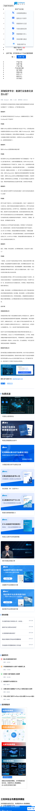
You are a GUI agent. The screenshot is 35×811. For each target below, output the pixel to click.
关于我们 (19, 78)
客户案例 (19, 50)
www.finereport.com (18, 379)
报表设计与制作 (22, 18)
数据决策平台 (21, 44)
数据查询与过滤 (22, 23)
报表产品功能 (19, 9)
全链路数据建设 (22, 13)
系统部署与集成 (22, 39)
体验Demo (9, 383)
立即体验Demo (7, 777)
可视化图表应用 (22, 29)
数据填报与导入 (22, 34)
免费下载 (21, 57)
